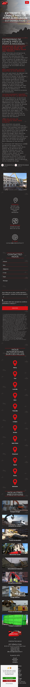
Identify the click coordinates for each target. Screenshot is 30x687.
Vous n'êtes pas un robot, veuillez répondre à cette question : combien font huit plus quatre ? (14, 293)
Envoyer (15, 308)
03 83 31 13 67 (15, 227)
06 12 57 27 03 (15, 228)
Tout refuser (9, 681)
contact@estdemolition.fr (15, 243)
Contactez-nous (23, 165)
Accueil (15, 658)
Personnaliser (9, 683)
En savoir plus (9, 165)
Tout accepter (9, 678)
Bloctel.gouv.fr (19, 338)
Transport (15, 662)
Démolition (15, 659)
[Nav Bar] (27, 2)
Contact (15, 660)
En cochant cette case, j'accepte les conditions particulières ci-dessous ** (14, 302)
